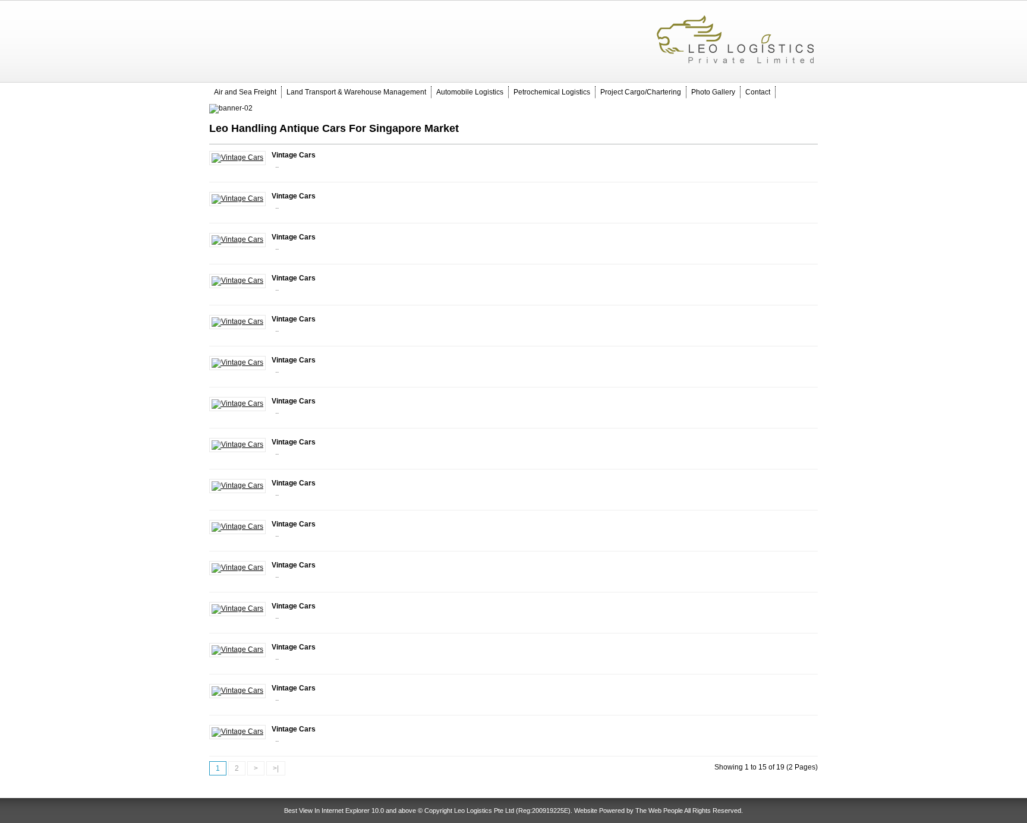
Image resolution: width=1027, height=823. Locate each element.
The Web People (659, 810)
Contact (757, 92)
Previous (206, 109)
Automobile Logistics (469, 92)
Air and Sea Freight (245, 92)
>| (276, 768)
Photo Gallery (713, 92)
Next (821, 109)
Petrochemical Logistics (552, 92)
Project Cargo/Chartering (640, 92)
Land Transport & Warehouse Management (356, 92)
